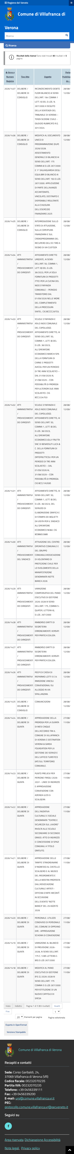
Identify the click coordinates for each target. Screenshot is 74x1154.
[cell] (25, 108)
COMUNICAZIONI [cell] (42, 701)
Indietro (18, 1006)
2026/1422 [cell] (9, 807)
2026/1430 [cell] (9, 542)
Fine (8, 1011)
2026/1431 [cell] (9, 491)
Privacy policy (30, 1148)
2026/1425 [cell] (9, 701)
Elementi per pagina (33, 1017)
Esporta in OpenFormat (16, 1024)
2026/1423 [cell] (9, 773)
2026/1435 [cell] (9, 221)
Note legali (12, 1148)
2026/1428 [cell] (9, 622)
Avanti (57, 1006)
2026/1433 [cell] (9, 319)
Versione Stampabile (16, 1032)
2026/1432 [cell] (9, 405)
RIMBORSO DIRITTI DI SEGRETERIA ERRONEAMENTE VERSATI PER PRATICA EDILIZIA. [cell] (47, 629)
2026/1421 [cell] (9, 858)
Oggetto (47, 76)
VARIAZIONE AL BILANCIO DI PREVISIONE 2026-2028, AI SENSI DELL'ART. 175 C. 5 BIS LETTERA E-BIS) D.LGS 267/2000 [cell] (47, 951)
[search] (37, 45)
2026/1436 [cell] (9, 135)
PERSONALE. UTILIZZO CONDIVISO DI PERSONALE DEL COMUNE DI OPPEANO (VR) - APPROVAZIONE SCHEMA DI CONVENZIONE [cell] (47, 926)
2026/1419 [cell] (9, 943)
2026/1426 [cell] (9, 672)
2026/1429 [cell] (9, 588)
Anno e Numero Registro (10, 77)
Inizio (8, 1006)
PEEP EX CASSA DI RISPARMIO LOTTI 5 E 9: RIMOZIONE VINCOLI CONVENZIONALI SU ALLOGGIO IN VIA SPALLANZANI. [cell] (46, 683)
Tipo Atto (25, 76)
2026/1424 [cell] (9, 718)
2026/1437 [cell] (9, 88)
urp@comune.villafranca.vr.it (34, 1098)
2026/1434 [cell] (9, 255)
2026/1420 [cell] (9, 918)
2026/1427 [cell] (9, 647)
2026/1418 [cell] (9, 968)
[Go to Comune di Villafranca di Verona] (9, 14)
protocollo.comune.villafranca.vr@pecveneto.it (36, 1107)
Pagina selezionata (56, 1017)
